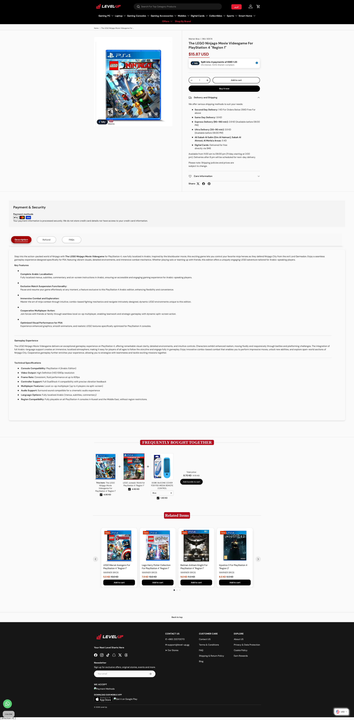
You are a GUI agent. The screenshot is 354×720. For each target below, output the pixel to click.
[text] (177, 442)
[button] (258, 6)
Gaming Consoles (136, 15)
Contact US (204, 639)
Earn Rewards (241, 655)
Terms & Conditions (209, 644)
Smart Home (245, 15)
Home (96, 28)
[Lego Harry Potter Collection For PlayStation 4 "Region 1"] (158, 545)
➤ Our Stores (171, 650)
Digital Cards (198, 15)
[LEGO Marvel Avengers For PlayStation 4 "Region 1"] (119, 545)
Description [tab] (21, 239)
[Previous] (95, 559)
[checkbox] (101, 494)
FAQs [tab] (71, 239)
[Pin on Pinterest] (209, 183)
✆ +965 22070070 (175, 639)
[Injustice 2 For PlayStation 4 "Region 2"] (235, 545)
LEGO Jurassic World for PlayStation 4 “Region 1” (134, 484)
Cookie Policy (240, 650)
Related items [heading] (177, 515)
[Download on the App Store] (103, 699)
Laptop (119, 15)
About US (238, 639)
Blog (201, 661)
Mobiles (182, 15)
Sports (230, 15)
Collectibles (215, 15)
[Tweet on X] (198, 183)
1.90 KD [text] (164, 498)
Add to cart (236, 80)
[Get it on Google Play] (125, 699)
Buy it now (224, 88)
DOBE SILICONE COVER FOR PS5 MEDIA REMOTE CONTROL (162, 485)
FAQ (201, 650)
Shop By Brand (183, 21)
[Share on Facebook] (203, 183)
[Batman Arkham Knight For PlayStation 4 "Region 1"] (196, 545)
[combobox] (178, 6)
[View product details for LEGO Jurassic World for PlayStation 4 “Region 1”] (133, 466)
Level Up (103, 707)
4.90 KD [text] (107, 494)
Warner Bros (194, 39)
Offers (165, 21)
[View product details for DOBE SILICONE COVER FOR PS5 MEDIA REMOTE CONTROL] (162, 466)
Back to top (177, 617)
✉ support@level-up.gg (177, 644)
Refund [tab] (46, 239)
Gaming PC (104, 15)
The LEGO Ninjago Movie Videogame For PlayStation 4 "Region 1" (117, 28)
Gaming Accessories (162, 15)
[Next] (258, 559)
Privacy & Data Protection (247, 644)
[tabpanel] (177, 334)
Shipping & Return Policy (211, 655)
